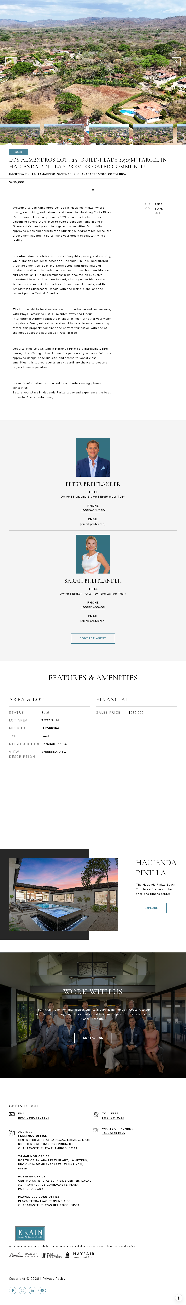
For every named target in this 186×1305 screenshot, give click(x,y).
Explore (151, 908)
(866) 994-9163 (113, 1117)
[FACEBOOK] (12, 1290)
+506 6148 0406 (113, 1133)
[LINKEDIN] (32, 1290)
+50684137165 (93, 510)
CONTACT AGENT (93, 638)
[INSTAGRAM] (22, 1290)
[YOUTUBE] (42, 1290)
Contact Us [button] (93, 1038)
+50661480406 (93, 607)
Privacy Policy (54, 1278)
